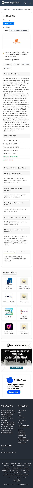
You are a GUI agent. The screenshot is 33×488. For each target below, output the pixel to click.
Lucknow (12, 472)
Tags (19, 415)
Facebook (7, 64)
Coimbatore (20, 465)
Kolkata (6, 472)
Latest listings (22, 420)
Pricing (20, 423)
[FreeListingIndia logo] (10, 3)
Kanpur (23, 470)
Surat (12, 477)
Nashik (17, 475)
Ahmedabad (5, 463)
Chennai (13, 465)
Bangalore (13, 463)
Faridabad (7, 468)
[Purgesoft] (16, 41)
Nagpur (12, 475)
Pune (27, 475)
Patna (22, 475)
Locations (21, 418)
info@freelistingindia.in (8, 452)
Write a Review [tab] (23, 252)
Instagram (26, 64)
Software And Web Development (14, 9)
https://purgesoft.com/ (12, 60)
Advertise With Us (23, 440)
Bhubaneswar (27, 463)
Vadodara (18, 477)
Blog (19, 413)
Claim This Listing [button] (8, 23)
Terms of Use (22, 435)
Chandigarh (6, 465)
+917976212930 (10, 57)
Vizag (24, 477)
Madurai (26, 472)
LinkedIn (8, 68)
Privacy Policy (22, 437)
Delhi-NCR (28, 465)
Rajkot (8, 477)
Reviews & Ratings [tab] (10, 252)
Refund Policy (22, 443)
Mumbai (5, 475)
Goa (21, 468)
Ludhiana (19, 472)
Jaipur (17, 470)
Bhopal (20, 463)
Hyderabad (5, 470)
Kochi (28, 470)
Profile (17, 64)
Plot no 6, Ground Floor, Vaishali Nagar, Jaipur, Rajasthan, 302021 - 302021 (17, 53)
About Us (20, 430)
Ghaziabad (15, 468)
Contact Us (21, 432)
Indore (12, 470)
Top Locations (22, 410)
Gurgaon (26, 468)
